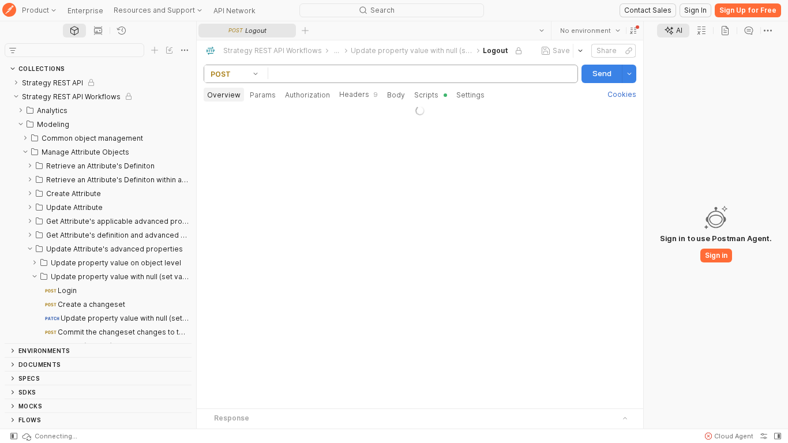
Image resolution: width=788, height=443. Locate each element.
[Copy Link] (629, 51)
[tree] (98, 209)
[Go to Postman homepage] (9, 10)
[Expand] (16, 82)
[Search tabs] (542, 30)
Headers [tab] (358, 94)
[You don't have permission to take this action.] (305, 30)
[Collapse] (16, 96)
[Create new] (155, 50)
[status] (49, 436)
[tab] (74, 30)
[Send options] (629, 74)
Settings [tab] (470, 95)
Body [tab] (396, 95)
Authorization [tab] (307, 95)
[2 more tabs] (768, 30)
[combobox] (590, 30)
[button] (633, 30)
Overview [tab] (224, 95)
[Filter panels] (13, 50)
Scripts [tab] (426, 95)
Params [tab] (263, 95)
